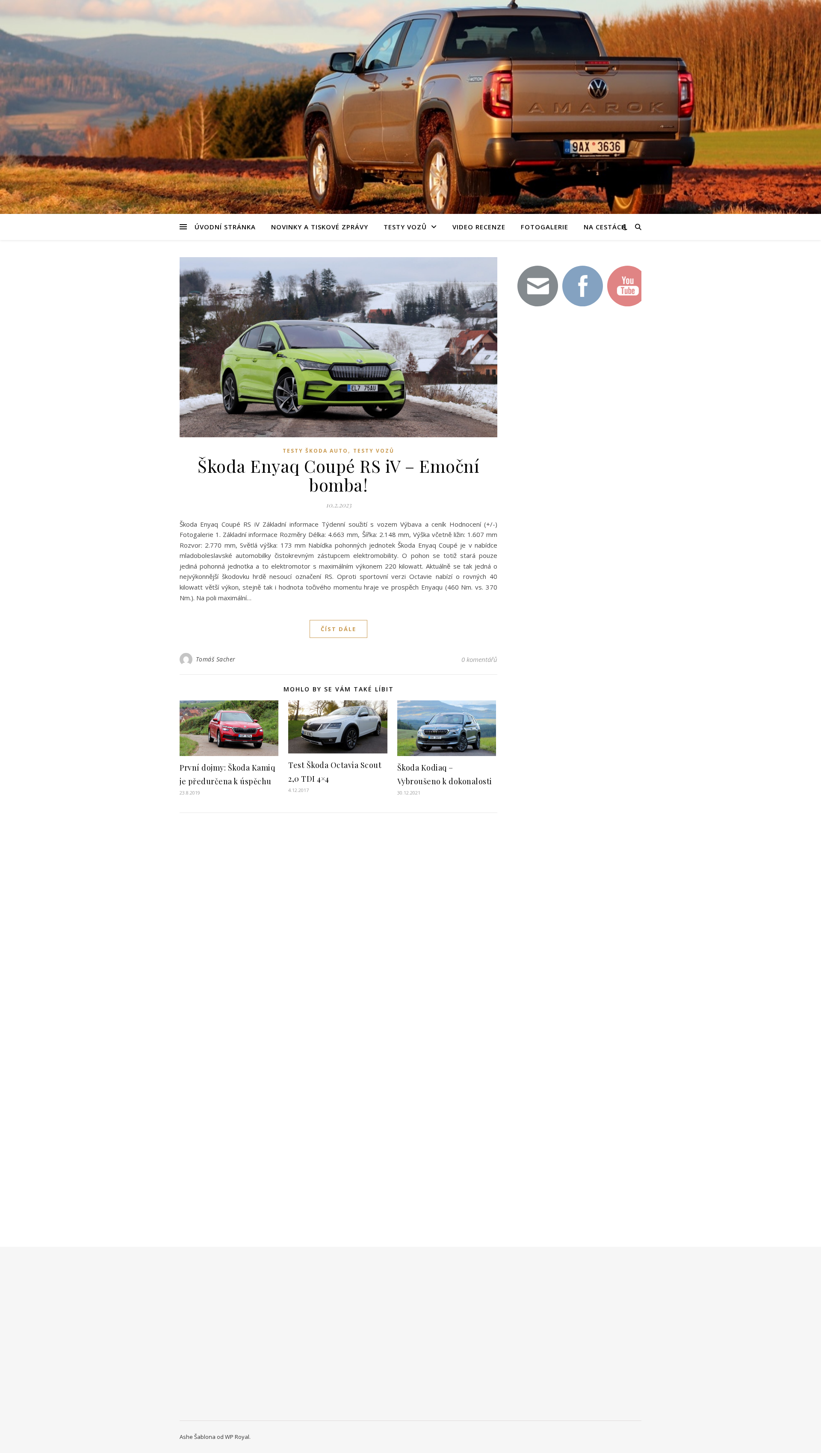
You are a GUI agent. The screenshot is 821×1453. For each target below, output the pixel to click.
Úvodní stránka (225, 226)
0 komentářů (479, 659)
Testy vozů (405, 226)
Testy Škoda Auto (315, 450)
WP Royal (237, 1437)
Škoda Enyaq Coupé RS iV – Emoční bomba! (338, 475)
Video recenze (478, 226)
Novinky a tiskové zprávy (319, 226)
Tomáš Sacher (216, 659)
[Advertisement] (577, 465)
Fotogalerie (544, 226)
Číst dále (338, 629)
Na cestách (605, 226)
